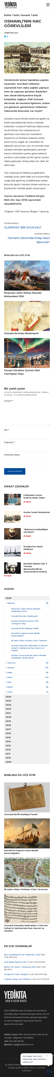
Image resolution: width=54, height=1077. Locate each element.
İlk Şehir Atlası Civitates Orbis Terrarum (29, 640)
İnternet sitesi (12, 454)
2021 (8, 713)
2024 (8, 700)
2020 (8, 717)
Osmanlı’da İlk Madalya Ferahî (24, 628)
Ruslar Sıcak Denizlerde (37, 512)
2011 (8, 753)
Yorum (8, 401)
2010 (8, 757)
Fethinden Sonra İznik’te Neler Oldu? (34, 496)
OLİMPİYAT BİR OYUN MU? (22, 227)
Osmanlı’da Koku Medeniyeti (24, 616)
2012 (8, 749)
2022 (8, 709)
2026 (8, 598)
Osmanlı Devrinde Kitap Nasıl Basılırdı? (29, 240)
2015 (8, 737)
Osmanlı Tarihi (29, 15)
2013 (8, 745)
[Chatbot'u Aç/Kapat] (49, 1071)
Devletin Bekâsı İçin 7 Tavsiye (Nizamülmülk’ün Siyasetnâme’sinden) (35, 567)
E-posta (9, 442)
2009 (8, 762)
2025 (8, 696)
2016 (8, 733)
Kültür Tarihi (11, 15)
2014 (8, 741)
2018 (8, 725)
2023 (8, 704)
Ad (6, 430)
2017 (8, 729)
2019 (8, 721)
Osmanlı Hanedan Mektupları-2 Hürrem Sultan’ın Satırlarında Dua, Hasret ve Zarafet (29, 648)
